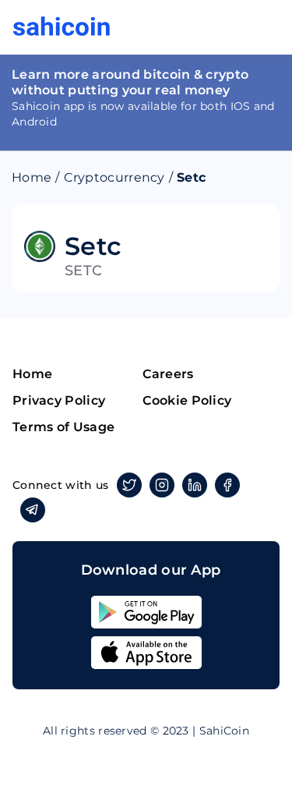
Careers (168, 373)
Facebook (227, 485)
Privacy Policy (58, 400)
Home (31, 177)
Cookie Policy (187, 400)
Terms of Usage (63, 427)
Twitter (129, 485)
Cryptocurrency (114, 177)
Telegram (32, 509)
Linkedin (194, 485)
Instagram (162, 485)
